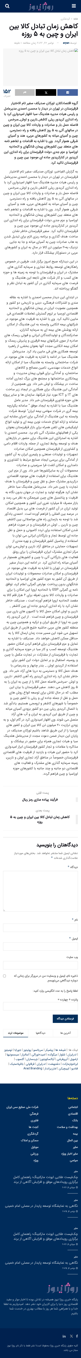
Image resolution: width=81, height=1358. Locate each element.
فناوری (34, 1120)
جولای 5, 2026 (69, 1187)
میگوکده (52, 1054)
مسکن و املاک (29, 1140)
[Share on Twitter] (46, 92)
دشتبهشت (54, 1064)
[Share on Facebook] (67, 92)
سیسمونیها (13, 1054)
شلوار (62, 1054)
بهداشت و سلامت (67, 1127)
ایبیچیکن (64, 1068)
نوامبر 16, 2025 (69, 1211)
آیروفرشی (62, 1059)
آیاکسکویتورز (47, 1059)
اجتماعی (73, 1107)
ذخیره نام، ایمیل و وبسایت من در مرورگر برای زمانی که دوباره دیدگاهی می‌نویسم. (46, 978)
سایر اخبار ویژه (69, 1153)
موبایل (34, 1147)
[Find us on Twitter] (71, 1336)
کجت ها (33, 1127)
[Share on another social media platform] (25, 92)
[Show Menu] (74, 6)
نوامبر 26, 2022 (45, 43)
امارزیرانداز (50, 1068)
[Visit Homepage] (40, 6)
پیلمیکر (49, 1050)
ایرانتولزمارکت (70, 1064)
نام (75, 920)
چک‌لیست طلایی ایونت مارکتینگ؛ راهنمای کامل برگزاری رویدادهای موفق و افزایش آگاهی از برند (45, 1179)
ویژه (36, 1160)
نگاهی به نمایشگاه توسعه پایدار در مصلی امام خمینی (41, 1205)
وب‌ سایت (72, 957)
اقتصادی (73, 1113)
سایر (75, 1147)
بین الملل (72, 1140)
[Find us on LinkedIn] (64, 1336)
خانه (76, 19)
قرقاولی (30, 1064)
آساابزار (25, 1054)
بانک (75, 1120)
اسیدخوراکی (38, 1054)
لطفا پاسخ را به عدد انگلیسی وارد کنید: (55, 991)
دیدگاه (73, 867)
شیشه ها (60, 1050)
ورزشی (34, 1153)
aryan (66, 43)
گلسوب (20, 1059)
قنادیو (74, 1068)
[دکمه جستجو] (7, 6)
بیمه (75, 1133)
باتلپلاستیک (16, 1064)
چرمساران (32, 1059)
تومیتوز (8, 1050)
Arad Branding (32, 1068)
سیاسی (74, 1160)
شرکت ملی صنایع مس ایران (22, 1107)
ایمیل (73, 938)
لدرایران (72, 1054)
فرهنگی (34, 1113)
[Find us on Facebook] (77, 1336)
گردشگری (65, 19)
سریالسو (38, 1050)
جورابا (18, 1050)
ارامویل (74, 1059)
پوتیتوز (27, 1050)
